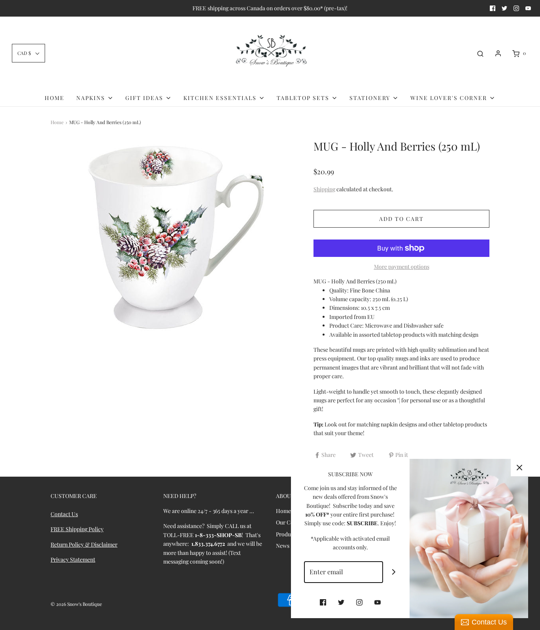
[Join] (394, 572)
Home (54, 98)
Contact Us (64, 514)
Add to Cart (401, 219)
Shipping (324, 189)
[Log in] (498, 53)
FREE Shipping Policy (77, 529)
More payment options (401, 266)
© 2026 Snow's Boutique (76, 604)
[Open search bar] (480, 53)
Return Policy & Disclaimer (84, 544)
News (282, 545)
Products (287, 534)
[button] (28, 53)
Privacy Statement (73, 559)
